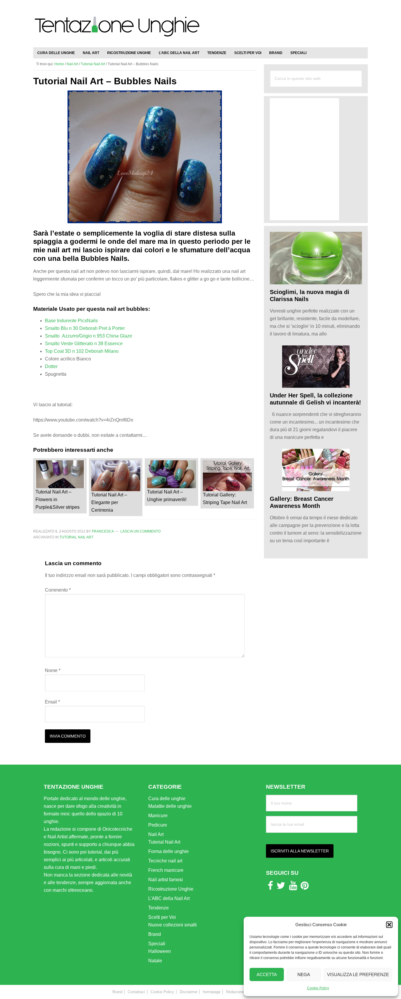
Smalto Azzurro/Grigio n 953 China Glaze (88, 335)
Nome (52, 670)
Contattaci (136, 992)
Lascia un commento (140, 531)
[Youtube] (293, 887)
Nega (303, 974)
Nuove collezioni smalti (172, 924)
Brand (154, 934)
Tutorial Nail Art (76, 537)
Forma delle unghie (168, 851)
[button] (389, 925)
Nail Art (156, 834)
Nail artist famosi (165, 879)
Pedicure (157, 824)
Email (52, 701)
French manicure (165, 870)
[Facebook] (270, 887)
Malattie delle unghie (170, 806)
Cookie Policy (318, 988)
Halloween (159, 951)
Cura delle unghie (167, 798)
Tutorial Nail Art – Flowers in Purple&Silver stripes (58, 499)
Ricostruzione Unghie (170, 888)
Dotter (51, 366)
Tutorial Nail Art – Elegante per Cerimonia (109, 502)
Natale (155, 960)
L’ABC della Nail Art (169, 898)
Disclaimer (189, 992)
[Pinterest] (305, 887)
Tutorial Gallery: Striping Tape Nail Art (225, 498)
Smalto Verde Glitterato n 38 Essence (84, 343)
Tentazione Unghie (117, 30)
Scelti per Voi (162, 917)
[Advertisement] (299, 20)
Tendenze (158, 907)
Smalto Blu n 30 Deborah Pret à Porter (85, 328)
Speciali (156, 943)
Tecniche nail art (165, 860)
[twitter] (281, 887)
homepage (211, 992)
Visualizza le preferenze (358, 974)
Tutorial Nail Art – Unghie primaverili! (166, 495)
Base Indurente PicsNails (71, 320)
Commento (58, 589)
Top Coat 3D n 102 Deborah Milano (82, 351)
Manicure (158, 815)
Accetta (267, 974)
